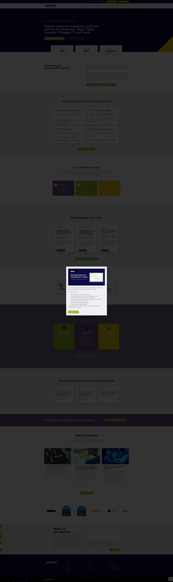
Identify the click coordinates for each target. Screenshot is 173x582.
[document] (86, 291)
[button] (105, 267)
